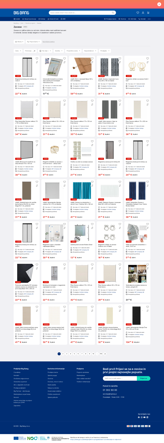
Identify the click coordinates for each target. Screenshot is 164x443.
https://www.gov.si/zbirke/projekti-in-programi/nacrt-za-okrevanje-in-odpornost (95, 439)
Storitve (50, 378)
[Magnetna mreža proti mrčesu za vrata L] (27, 240)
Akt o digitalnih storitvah (22, 385)
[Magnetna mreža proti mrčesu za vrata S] (27, 76)
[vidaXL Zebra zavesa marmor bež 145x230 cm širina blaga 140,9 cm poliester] (54, 324)
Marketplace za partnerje (22, 394)
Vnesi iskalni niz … (63, 13)
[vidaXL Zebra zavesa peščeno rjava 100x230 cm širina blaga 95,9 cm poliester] (27, 324)
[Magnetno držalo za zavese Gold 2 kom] (137, 76)
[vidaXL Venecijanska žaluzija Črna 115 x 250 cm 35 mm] (137, 324)
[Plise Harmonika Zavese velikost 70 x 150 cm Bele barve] (27, 117)
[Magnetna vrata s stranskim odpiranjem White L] (54, 240)
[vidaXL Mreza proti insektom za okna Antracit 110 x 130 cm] (27, 158)
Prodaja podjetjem (20, 388)
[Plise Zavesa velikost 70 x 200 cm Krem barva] (137, 117)
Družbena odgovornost (21, 378)
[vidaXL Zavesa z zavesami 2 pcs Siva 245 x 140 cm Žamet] (110, 76)
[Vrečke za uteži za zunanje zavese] (82, 158)
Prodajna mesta (53, 372)
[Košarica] (148, 13)
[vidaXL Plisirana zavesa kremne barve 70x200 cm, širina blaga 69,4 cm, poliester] (110, 324)
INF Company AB (28, 86)
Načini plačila (52, 385)
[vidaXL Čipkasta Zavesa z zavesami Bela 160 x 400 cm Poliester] (110, 199)
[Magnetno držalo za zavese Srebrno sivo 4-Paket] (110, 240)
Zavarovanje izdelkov (54, 391)
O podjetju (17, 372)
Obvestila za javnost (20, 382)
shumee (54, 88)
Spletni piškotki (53, 397)
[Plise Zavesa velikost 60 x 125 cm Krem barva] (110, 282)
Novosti (16, 397)
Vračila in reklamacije (83, 382)
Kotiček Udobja (83, 86)
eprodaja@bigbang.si (110, 394)
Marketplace (81, 375)
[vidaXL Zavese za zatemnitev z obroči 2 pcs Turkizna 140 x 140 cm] (82, 199)
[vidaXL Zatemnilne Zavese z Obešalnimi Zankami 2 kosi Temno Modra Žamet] (137, 199)
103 (101, 353)
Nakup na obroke (53, 388)
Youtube (144, 417)
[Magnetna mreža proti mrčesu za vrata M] (137, 158)
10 (93, 353)
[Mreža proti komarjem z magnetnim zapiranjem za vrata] (54, 282)
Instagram (141, 417)
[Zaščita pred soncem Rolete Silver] (82, 240)
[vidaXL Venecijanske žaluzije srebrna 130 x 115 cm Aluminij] (54, 199)
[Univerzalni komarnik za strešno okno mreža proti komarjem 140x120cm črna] (54, 76)
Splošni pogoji (52, 375)
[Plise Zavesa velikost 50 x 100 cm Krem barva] (54, 117)
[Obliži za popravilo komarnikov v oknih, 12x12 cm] (137, 240)
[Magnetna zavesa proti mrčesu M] (110, 158)
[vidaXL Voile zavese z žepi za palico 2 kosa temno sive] (110, 117)
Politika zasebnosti (54, 394)
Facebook (139, 417)
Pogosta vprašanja (83, 372)
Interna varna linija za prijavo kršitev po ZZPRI (23, 401)
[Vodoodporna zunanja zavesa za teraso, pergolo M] (137, 282)
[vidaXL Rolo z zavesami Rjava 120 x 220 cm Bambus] (82, 76)
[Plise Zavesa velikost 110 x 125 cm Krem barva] (82, 282)
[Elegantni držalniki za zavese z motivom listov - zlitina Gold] (54, 158)
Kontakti (16, 375)
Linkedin (147, 417)
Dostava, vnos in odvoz (55, 382)
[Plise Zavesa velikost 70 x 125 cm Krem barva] (82, 117)
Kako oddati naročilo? (84, 378)
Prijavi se (143, 378)
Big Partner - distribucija (22, 391)
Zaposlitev (17, 405)
